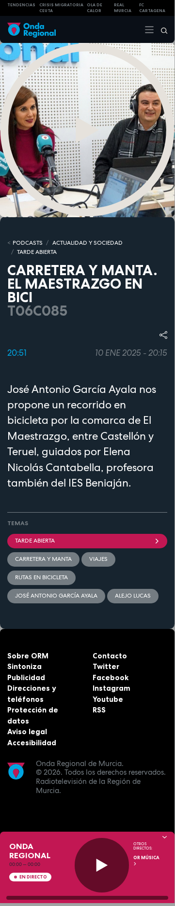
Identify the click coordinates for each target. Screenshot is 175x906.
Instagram (111, 688)
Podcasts (28, 243)
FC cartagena (152, 8)
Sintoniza (24, 666)
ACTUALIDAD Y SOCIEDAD (87, 243)
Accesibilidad (31, 742)
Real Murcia (122, 8)
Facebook (110, 677)
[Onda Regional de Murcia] (31, 29)
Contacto (110, 655)
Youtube (108, 699)
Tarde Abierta (35, 540)
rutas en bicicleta (41, 577)
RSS (99, 709)
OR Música (146, 858)
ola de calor (94, 8)
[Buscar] (161, 29)
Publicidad (26, 677)
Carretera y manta (43, 559)
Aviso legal (27, 731)
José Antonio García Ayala (56, 595)
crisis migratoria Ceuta (61, 8)
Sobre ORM (27, 655)
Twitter (106, 666)
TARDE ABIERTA (37, 252)
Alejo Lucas (133, 595)
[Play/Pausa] (102, 865)
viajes (98, 559)
